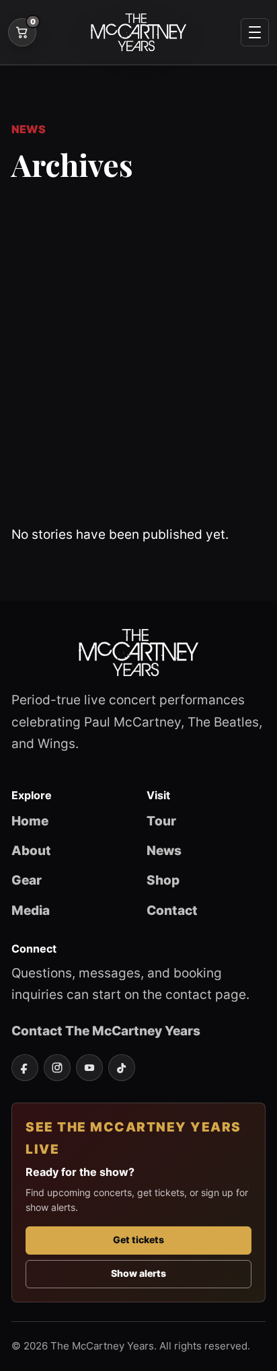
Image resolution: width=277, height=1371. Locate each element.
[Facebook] (24, 1067)
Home (29, 820)
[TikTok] (121, 1067)
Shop (163, 880)
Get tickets (138, 1239)
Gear (26, 880)
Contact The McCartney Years (105, 1030)
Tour (161, 820)
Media (30, 910)
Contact (172, 910)
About (31, 850)
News (164, 850)
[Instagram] (57, 1067)
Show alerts (138, 1273)
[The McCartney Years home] (138, 32)
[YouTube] (89, 1067)
